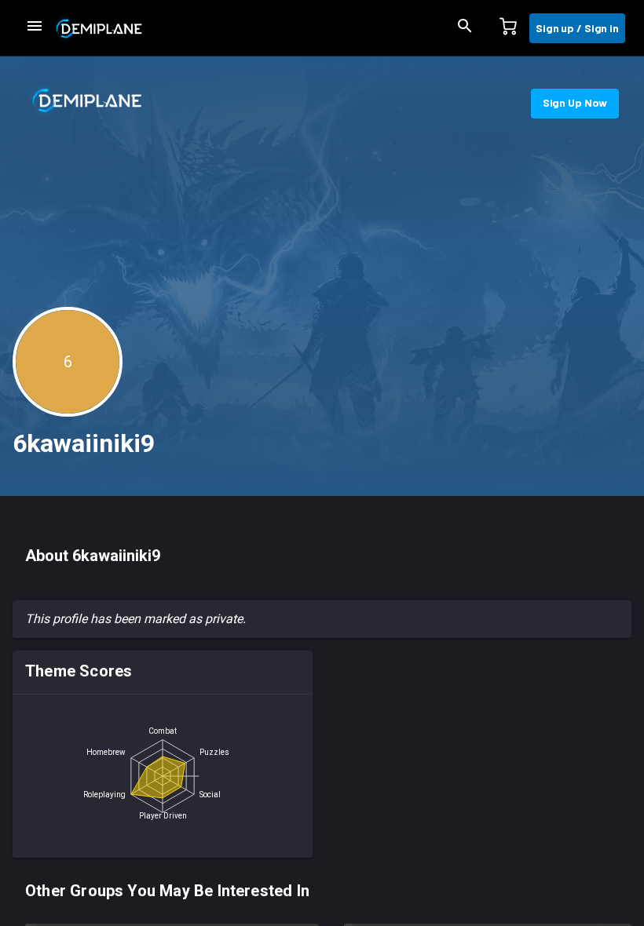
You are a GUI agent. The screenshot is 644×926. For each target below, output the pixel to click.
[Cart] (508, 28)
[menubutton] (34, 28)
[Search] (465, 28)
